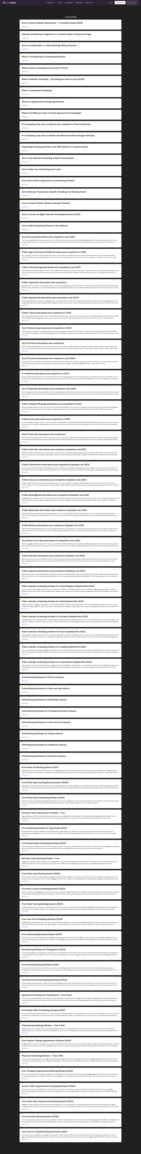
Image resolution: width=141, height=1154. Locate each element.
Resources (89, 3)
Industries (50, 3)
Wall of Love (79, 3)
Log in (111, 3)
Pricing (60, 3)
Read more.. (25, 26)
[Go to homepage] (9, 3)
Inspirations (69, 3)
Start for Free (120, 3)
